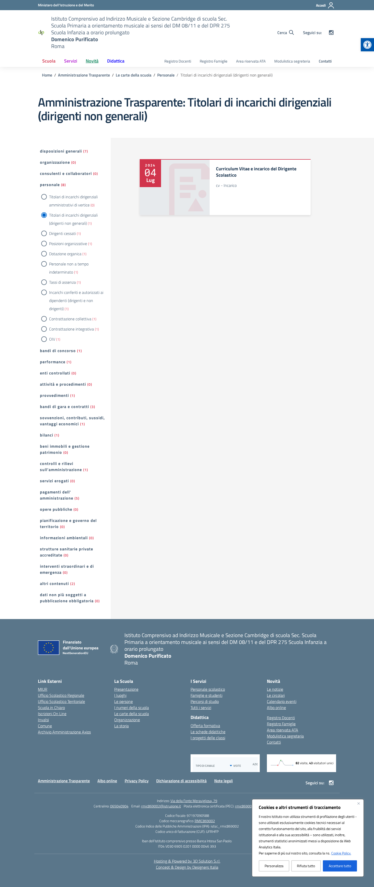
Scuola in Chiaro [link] (51, 707)
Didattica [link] (115, 60)
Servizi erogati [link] (54, 481)
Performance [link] (52, 362)
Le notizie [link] (275, 689)
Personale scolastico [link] (208, 689)
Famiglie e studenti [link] (206, 695)
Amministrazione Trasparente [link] (64, 781)
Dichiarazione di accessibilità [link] (181, 781)
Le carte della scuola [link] (131, 714)
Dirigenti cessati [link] (62, 233)
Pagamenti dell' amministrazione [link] (56, 495)
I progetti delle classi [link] (208, 738)
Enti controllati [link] (55, 373)
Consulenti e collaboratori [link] (66, 173)
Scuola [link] (48, 60)
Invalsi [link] (43, 720)
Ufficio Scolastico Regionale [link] (61, 695)
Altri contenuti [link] (54, 583)
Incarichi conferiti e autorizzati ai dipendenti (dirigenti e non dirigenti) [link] (76, 300)
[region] (308, 838)
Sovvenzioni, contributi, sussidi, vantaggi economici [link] (72, 421)
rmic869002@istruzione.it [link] (161, 806)
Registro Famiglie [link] (213, 61)
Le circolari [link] (276, 695)
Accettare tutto (340, 865)
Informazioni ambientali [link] (64, 538)
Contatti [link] (325, 61)
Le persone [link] (123, 701)
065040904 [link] (119, 806)
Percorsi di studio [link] (205, 701)
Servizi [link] (70, 60)
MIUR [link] (42, 689)
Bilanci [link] (46, 435)
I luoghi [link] (120, 695)
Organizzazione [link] (55, 162)
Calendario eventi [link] (281, 701)
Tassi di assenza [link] (62, 282)
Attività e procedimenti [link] (63, 384)
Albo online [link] (276, 707)
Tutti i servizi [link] (201, 707)
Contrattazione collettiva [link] (70, 319)
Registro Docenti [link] (177, 61)
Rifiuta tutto (306, 865)
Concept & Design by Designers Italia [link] (187, 867)
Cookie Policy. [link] (341, 853)
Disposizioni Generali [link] (61, 151)
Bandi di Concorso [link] (58, 351)
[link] (367, 44)
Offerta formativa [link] (205, 726)
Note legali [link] (223, 781)
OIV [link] (52, 339)
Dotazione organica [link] (65, 254)
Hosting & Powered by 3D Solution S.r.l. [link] (187, 861)
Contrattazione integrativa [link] (71, 329)
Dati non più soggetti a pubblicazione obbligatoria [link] (67, 598)
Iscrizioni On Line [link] (52, 714)
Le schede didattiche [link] (208, 732)
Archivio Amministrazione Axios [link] (64, 732)
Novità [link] (92, 60)
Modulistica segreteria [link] (292, 61)
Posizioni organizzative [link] (68, 243)
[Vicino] (358, 803)
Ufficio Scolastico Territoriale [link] (61, 701)
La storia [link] (121, 726)
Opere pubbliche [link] (56, 509)
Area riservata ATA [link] (251, 61)
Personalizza (274, 865)
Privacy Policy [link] (137, 781)
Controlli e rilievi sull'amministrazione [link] (61, 466)
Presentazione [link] (126, 689)
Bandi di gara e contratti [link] (64, 406)
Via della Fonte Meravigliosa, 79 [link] (193, 800)
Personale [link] (50, 185)
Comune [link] (45, 726)
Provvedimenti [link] (54, 395)
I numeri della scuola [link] (131, 707)
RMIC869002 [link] (205, 820)
